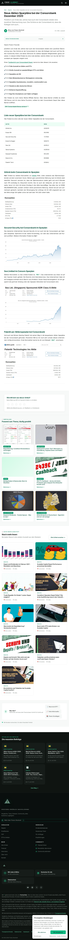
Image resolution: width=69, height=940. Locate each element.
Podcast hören (42, 845)
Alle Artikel (4, 845)
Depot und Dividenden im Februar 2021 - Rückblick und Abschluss (17, 565)
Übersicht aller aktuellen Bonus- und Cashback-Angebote (49, 901)
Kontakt (3, 858)
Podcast (3, 848)
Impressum (26, 931)
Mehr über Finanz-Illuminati (12, 820)
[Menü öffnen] (66, 3)
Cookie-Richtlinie (61, 936)
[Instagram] (41, 887)
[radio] (8, 404)
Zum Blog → (34, 788)
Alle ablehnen (42, 932)
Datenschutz (18, 931)
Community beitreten (44, 851)
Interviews (4, 851)
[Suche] (62, 3)
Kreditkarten (5, 831)
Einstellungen (37, 936)
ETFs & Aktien (5, 837)
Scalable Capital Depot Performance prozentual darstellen (49, 565)
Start (5, 10)
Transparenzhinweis (60, 913)
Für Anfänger (40, 834)
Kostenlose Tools (41, 831)
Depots (10, 10)
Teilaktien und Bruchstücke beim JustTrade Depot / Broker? (48, 658)
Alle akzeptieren (58, 932)
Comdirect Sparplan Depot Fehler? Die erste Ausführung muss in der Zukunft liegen (50, 597)
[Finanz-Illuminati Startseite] (34, 865)
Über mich (4, 854)
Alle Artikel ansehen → (58, 537)
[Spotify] (32, 887)
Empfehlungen (40, 837)
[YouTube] (28, 887)
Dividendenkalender (42, 828)
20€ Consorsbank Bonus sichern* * (17, 106)
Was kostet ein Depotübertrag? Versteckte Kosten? (14, 627)
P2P (2, 834)
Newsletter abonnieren (44, 848)
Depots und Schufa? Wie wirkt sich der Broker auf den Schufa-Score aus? (17, 658)
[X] (37, 887)
